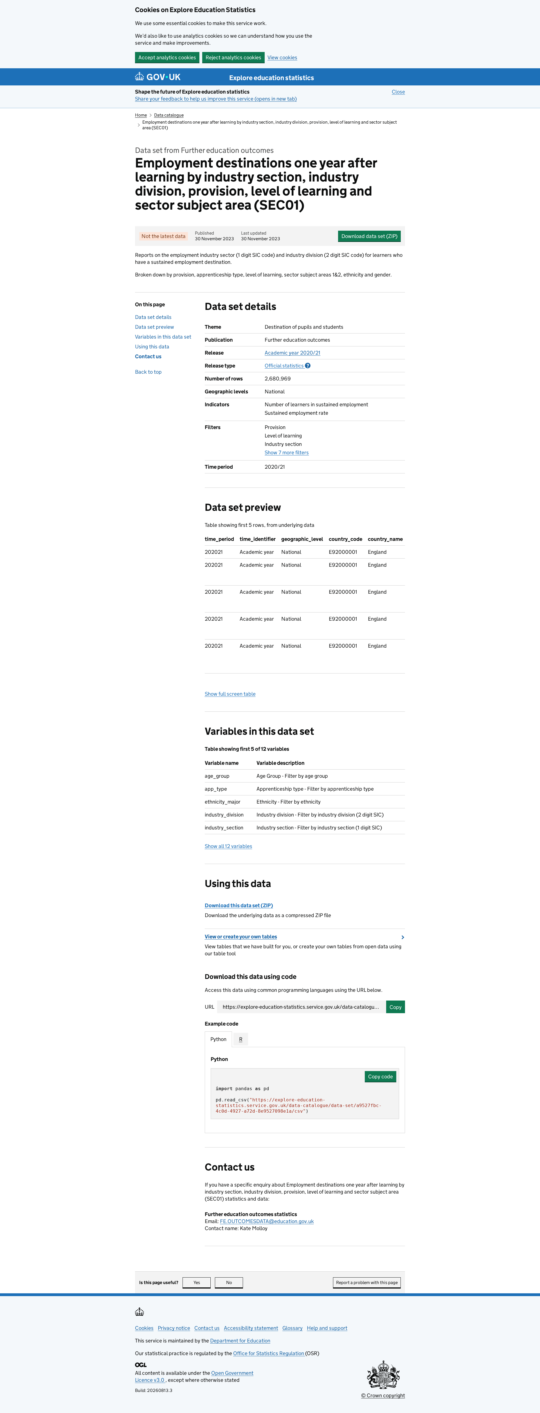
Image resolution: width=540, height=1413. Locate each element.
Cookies (144, 1328)
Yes (202, 1282)
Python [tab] (218, 1039)
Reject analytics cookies (233, 57)
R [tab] (240, 1039)
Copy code (380, 1076)
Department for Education (240, 1340)
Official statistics (287, 365)
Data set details (153, 317)
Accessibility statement (251, 1328)
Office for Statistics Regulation (269, 1353)
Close (398, 92)
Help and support (327, 1328)
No (234, 1282)
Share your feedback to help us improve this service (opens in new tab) (216, 99)
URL (209, 1007)
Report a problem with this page (367, 1282)
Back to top (148, 372)
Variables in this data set (163, 337)
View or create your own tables (241, 936)
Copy (396, 1007)
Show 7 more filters (287, 452)
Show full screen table (230, 694)
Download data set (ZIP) (369, 236)
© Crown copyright (383, 1395)
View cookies (282, 57)
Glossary (292, 1328)
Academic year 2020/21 (292, 353)
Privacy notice (174, 1328)
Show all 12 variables (228, 846)
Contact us (148, 356)
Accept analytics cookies (167, 57)
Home (141, 115)
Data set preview (154, 327)
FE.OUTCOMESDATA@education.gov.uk (267, 1221)
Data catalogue (169, 115)
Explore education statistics (271, 78)
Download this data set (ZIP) (239, 905)
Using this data (152, 346)
